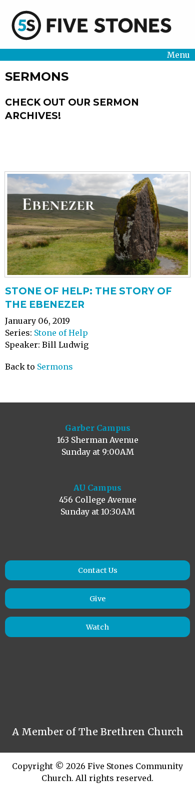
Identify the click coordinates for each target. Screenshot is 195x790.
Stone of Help (61, 333)
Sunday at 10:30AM (97, 512)
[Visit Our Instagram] (45, 683)
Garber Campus (97, 428)
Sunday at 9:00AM (98, 452)
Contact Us (98, 570)
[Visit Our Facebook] (23, 683)
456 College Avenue (97, 500)
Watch (97, 627)
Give (98, 598)
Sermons (55, 367)
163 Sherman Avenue (97, 440)
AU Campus (98, 488)
